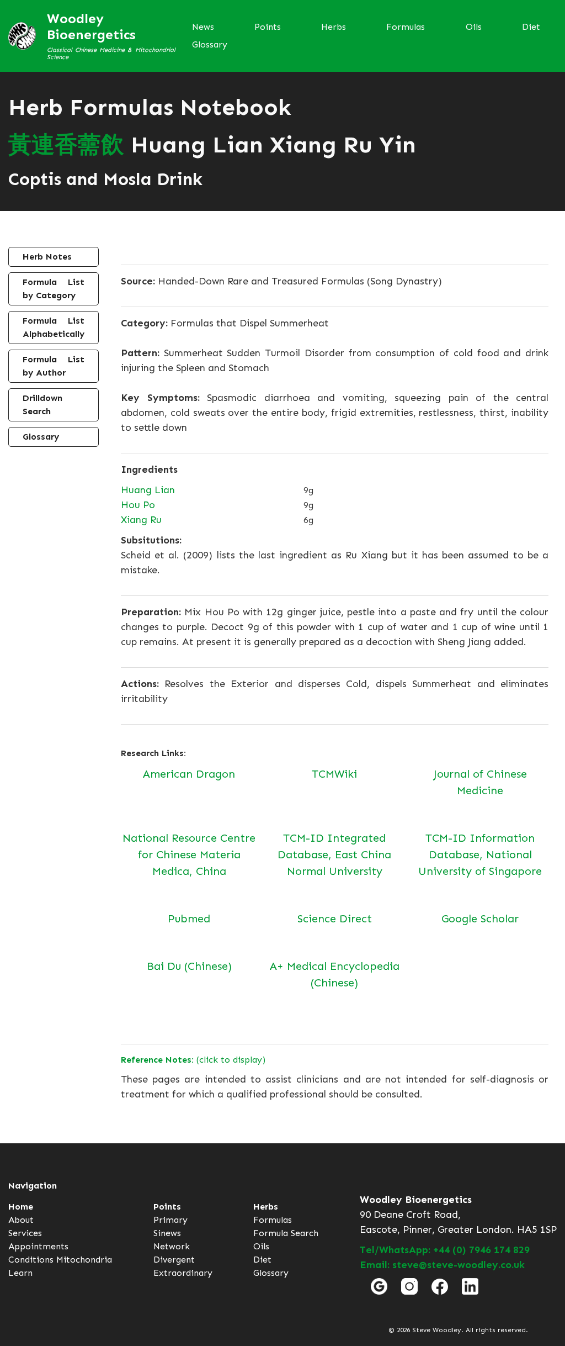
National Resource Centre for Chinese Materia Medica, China (188, 854)
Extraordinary (182, 1273)
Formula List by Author (53, 366)
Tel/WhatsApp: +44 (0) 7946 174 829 (445, 1250)
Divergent (174, 1259)
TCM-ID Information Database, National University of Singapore (480, 854)
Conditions (31, 1259)
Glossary (209, 44)
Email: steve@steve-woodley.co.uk (442, 1265)
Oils (474, 27)
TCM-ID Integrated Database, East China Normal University (334, 854)
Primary (170, 1220)
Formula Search (285, 1233)
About (21, 1220)
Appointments (38, 1246)
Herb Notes (47, 256)
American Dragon (189, 773)
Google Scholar (480, 918)
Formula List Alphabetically (53, 327)
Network (171, 1246)
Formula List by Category (53, 288)
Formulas (405, 27)
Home (20, 1206)
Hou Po (138, 505)
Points (267, 27)
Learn (20, 1273)
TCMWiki (334, 773)
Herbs (333, 27)
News (203, 27)
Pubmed (189, 918)
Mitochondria (84, 1259)
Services (25, 1233)
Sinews (167, 1233)
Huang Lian (148, 490)
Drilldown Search (42, 404)
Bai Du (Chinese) (189, 966)
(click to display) (193, 1059)
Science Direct (334, 918)
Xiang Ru (141, 520)
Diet (531, 27)
